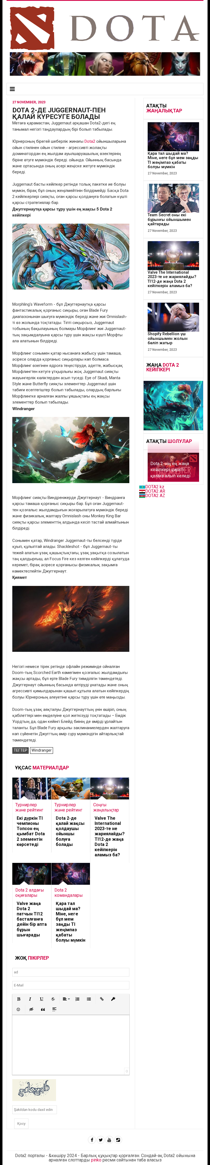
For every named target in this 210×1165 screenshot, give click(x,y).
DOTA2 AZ (155, 495)
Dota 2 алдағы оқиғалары (29, 892)
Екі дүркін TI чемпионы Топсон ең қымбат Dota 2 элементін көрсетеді (31, 831)
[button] (18, 999)
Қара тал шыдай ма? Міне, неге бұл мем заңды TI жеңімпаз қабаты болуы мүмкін (70, 922)
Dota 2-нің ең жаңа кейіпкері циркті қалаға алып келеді (170, 469)
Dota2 (89, 141)
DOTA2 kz (154, 486)
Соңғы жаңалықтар (106, 807)
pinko (96, 1160)
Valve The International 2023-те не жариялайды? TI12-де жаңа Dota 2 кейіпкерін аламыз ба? (110, 836)
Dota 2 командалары (68, 892)
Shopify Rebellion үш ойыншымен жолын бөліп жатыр (168, 338)
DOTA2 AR (155, 491)
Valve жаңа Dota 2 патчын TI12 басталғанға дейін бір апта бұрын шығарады (32, 919)
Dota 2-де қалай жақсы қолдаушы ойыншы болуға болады (70, 831)
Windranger (41, 750)
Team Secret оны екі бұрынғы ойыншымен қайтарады (169, 219)
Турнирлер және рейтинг (29, 807)
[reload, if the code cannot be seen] (34, 1090)
